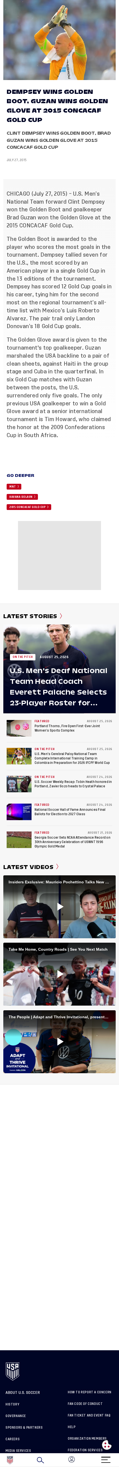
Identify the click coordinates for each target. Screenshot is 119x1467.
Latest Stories (30, 616)
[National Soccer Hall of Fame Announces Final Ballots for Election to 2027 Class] (19, 812)
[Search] (40, 1460)
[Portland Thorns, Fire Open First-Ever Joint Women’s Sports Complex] (19, 728)
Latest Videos (28, 867)
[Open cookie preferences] (106, 1444)
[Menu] (106, 1458)
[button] (118, 1460)
